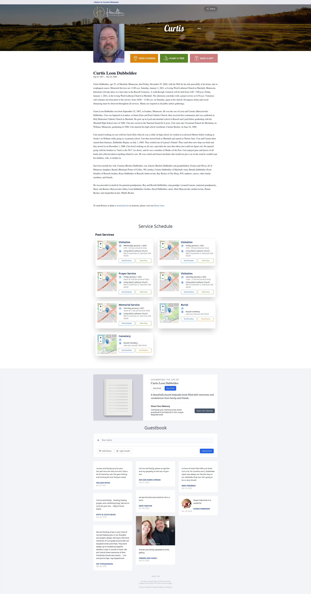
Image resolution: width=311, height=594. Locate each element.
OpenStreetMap (158, 587)
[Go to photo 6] (159, 543)
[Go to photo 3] (154, 543)
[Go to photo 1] (151, 543)
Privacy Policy (148, 583)
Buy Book (170, 388)
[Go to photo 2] (153, 543)
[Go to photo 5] (157, 543)
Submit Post (207, 451)
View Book (157, 388)
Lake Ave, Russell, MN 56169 (197, 314)
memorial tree (123, 205)
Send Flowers (205, 319)
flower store (159, 205)
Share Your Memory (205, 411)
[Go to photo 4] (156, 543)
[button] (107, 247)
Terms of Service (162, 583)
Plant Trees (143, 261)
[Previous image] (138, 530)
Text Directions (127, 261)
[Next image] (172, 530)
